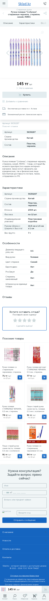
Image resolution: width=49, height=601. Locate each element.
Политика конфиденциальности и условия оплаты (24, 581)
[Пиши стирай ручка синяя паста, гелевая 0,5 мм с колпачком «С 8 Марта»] (37, 394)
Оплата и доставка (11, 549)
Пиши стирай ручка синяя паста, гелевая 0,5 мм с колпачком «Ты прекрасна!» (11, 449)
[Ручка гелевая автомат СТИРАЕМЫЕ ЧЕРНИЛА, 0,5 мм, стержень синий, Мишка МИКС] (37, 354)
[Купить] (20, 377)
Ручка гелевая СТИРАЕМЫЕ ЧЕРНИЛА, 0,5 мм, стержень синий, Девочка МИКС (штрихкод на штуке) (12, 411)
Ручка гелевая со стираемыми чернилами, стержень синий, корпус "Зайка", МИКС (12, 372)
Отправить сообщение (25, 520)
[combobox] (7, 492)
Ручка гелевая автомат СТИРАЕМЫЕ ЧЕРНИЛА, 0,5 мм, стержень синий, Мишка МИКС (36, 371)
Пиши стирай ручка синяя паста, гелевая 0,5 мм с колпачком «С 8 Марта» (36, 410)
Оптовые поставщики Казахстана (24, 576)
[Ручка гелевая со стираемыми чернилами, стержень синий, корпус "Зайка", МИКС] (12, 354)
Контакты (6, 557)
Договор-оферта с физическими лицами (22, 584)
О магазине (7, 532)
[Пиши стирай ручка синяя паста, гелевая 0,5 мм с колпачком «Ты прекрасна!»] (12, 433)
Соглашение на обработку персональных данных (24, 579)
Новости (6, 540)
